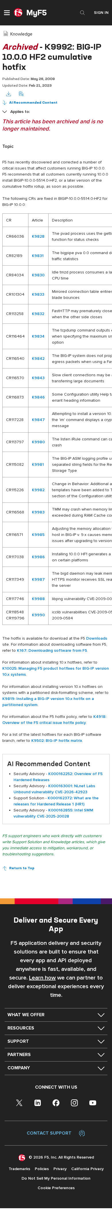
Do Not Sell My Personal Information (56, 1178)
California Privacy (87, 1168)
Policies (42, 1168)
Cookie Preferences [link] (56, 1187)
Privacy (60, 1168)
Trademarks (19, 1168)
